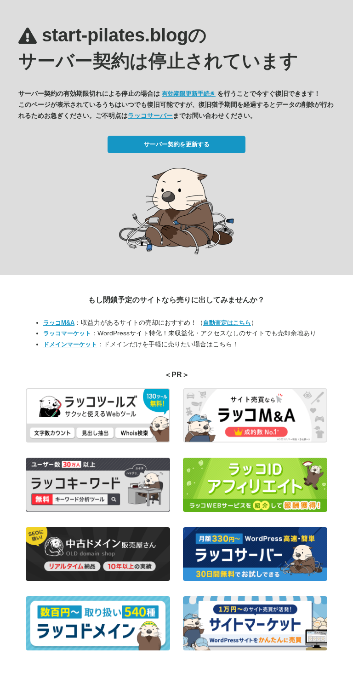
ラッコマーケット (67, 333)
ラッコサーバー (150, 115)
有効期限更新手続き (189, 93)
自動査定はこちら (227, 322)
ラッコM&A (58, 322)
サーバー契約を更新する (177, 144)
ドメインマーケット (70, 344)
